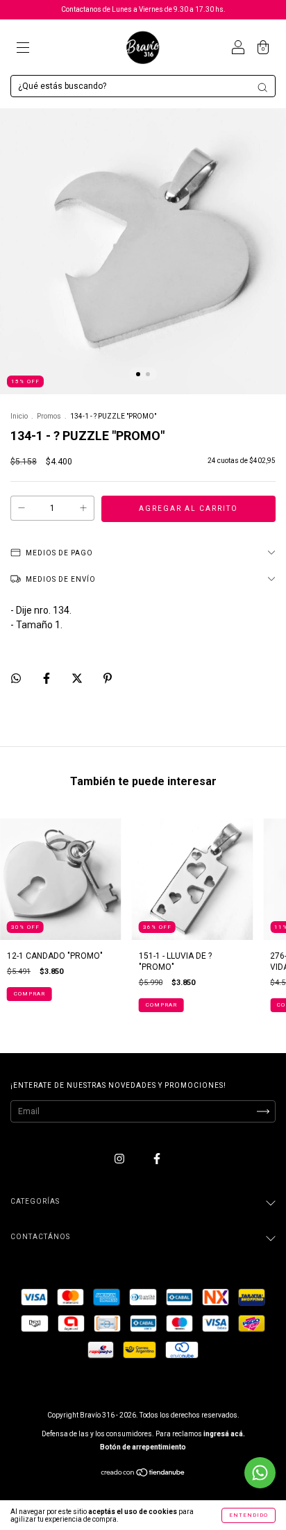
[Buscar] (262, 87)
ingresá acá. (224, 1434)
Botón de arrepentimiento (143, 1447)
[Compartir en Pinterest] (107, 678)
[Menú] (23, 49)
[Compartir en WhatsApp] (16, 678)
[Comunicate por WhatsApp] (260, 1472)
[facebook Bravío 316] (156, 1158)
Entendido (248, 1515)
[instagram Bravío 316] (120, 1158)
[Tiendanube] (143, 1474)
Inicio (19, 416)
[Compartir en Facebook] (47, 678)
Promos (49, 416)
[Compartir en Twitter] (78, 678)
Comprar (29, 994)
